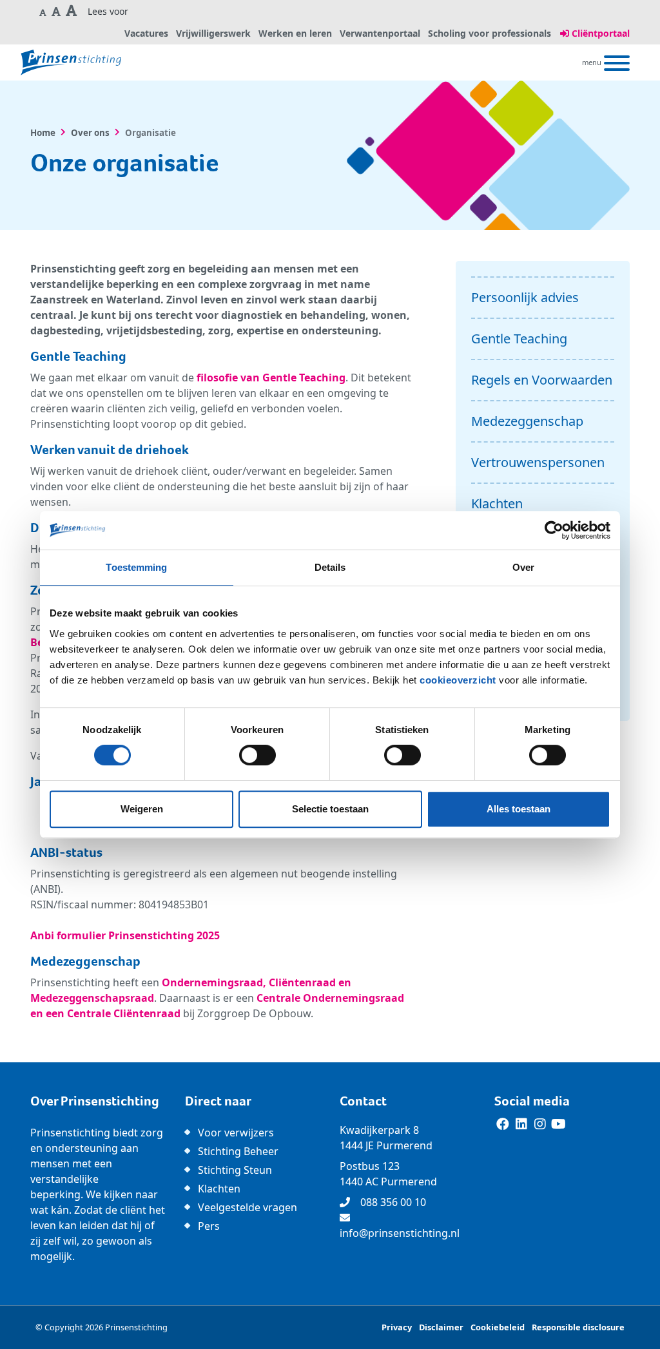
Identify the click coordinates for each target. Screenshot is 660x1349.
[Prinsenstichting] (71, 62)
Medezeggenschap (527, 421)
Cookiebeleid (498, 1327)
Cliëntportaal (599, 33)
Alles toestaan (518, 808)
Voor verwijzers (236, 1132)
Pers (209, 1226)
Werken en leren (295, 33)
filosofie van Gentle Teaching (271, 377)
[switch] (257, 755)
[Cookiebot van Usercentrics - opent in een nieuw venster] (554, 530)
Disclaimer (441, 1327)
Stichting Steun (235, 1170)
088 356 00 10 (393, 1202)
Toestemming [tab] (136, 567)
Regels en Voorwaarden (541, 379)
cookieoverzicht (458, 679)
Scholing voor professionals (489, 33)
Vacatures (146, 33)
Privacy (397, 1327)
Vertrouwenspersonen (538, 462)
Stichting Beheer (238, 1151)
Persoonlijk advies (525, 297)
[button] (43, 12)
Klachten (497, 503)
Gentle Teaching (519, 338)
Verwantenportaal (380, 33)
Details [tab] (330, 567)
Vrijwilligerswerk (213, 33)
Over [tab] (523, 567)
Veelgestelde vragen (247, 1207)
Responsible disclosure (578, 1327)
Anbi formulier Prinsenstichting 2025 (125, 935)
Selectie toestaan (330, 808)
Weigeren (142, 808)
